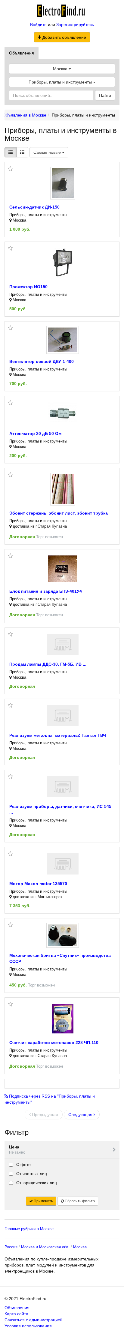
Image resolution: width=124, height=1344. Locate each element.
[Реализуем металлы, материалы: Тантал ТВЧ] (62, 715)
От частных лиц (31, 1173)
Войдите (38, 24)
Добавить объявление (63, 37)
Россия (11, 1247)
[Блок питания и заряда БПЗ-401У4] (62, 569)
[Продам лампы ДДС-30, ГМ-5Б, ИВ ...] (62, 644)
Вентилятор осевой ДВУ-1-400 (41, 361)
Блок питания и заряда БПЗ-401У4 (45, 591)
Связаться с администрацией (34, 1319)
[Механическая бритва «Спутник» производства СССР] (62, 935)
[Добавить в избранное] (10, 169)
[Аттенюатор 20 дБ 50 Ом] (62, 413)
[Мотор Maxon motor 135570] (62, 864)
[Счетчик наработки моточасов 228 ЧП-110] (63, 1018)
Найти (105, 95)
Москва (80, 1247)
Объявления (21, 53)
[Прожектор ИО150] (63, 262)
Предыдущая (44, 1114)
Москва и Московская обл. (45, 1247)
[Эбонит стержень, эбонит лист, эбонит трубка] (62, 489)
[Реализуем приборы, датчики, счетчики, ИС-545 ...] (62, 787)
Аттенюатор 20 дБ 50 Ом (35, 433)
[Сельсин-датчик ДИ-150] (62, 183)
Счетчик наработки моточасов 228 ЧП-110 (53, 1042)
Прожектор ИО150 (28, 286)
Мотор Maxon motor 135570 (38, 883)
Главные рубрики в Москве (29, 1229)
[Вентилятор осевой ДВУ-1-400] (62, 340)
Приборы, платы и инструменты (61, 82)
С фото (23, 1164)
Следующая (81, 1114)
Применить (43, 1201)
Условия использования (28, 1325)
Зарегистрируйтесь (75, 24)
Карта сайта (16, 1313)
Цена (17, 1150)
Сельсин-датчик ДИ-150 (34, 207)
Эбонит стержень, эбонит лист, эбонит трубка (58, 513)
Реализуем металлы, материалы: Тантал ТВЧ (57, 735)
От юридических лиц (36, 1182)
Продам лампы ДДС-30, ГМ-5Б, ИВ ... (47, 664)
